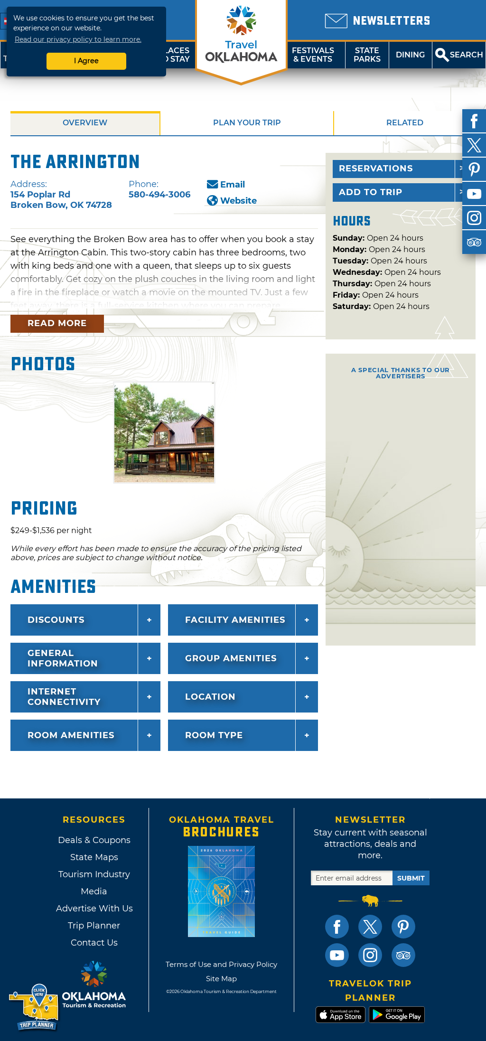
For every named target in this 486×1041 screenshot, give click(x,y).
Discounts (56, 620)
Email (232, 184)
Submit (411, 878)
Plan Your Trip (247, 122)
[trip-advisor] (474, 242)
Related (404, 122)
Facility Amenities (235, 620)
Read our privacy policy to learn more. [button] (78, 39)
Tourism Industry (94, 874)
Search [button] (466, 54)
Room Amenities (71, 735)
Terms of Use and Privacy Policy (221, 964)
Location (210, 697)
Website (238, 201)
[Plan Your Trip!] (34, 1007)
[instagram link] (370, 955)
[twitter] (474, 145)
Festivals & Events (313, 55)
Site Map (221, 978)
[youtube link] (337, 955)
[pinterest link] (403, 926)
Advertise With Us (94, 908)
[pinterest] (474, 169)
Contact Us (94, 943)
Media (94, 891)
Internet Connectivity (64, 696)
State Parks (367, 55)
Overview (85, 122)
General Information (63, 658)
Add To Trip (370, 192)
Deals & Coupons (94, 840)
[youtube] (474, 194)
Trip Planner (94, 925)
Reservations (376, 168)
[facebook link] (337, 926)
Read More (57, 323)
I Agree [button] (86, 60)
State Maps (94, 857)
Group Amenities (231, 658)
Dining (410, 54)
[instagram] (474, 218)
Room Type (214, 735)
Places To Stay (174, 55)
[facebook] (474, 121)
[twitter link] (370, 926)
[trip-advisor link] (403, 955)
